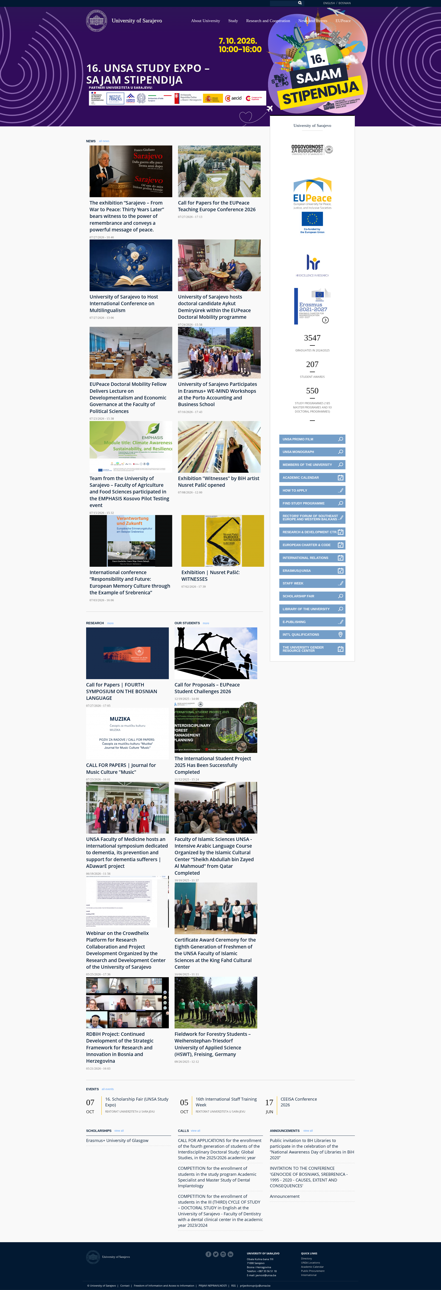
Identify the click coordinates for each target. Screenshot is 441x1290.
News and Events (312, 20)
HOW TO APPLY (295, 490)
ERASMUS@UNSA (297, 570)
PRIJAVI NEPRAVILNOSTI (213, 1285)
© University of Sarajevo (101, 1285)
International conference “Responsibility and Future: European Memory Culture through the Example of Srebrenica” (130, 582)
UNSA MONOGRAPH (298, 452)
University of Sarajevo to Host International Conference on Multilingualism (124, 303)
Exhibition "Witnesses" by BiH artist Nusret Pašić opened (218, 481)
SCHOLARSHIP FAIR (298, 596)
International (309, 1275)
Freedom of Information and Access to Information (164, 1285)
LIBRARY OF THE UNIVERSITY (306, 609)
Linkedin (231, 1254)
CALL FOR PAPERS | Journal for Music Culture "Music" (121, 768)
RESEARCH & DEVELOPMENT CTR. (310, 532)
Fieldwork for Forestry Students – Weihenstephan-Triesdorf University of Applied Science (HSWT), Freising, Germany (213, 1044)
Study (233, 20)
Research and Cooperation (268, 20)
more (110, 623)
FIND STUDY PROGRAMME (304, 503)
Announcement (285, 1196)
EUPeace (343, 20)
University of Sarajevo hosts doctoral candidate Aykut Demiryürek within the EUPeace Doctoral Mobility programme (214, 306)
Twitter (216, 1254)
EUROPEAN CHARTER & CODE (307, 545)
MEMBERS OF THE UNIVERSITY (307, 465)
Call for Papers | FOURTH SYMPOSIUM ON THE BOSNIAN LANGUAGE (121, 691)
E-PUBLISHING (294, 622)
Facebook (209, 1254)
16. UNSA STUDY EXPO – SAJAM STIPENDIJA (148, 74)
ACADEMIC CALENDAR (301, 477)
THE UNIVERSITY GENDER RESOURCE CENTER (303, 649)
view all (119, 1130)
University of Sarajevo (137, 20)
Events (92, 1089)
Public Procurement (313, 1271)
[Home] (94, 1257)
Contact (125, 1285)
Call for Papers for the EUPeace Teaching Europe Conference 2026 (217, 206)
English (329, 3)
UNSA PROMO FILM (298, 439)
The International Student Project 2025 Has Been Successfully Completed (213, 765)
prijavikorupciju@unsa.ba (255, 1285)
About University (205, 20)
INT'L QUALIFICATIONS (301, 634)
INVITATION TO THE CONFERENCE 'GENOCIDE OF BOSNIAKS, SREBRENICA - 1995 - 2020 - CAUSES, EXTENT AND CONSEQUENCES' (309, 1176)
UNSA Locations (310, 1262)
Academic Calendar (312, 1266)
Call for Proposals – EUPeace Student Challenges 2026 (207, 688)
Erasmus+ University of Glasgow (117, 1140)
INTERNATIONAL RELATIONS (305, 558)
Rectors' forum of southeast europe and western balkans (310, 517)
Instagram (224, 1254)
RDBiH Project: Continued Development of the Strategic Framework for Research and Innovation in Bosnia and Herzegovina (119, 1047)
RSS (233, 1285)
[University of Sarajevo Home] (96, 20)
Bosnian (345, 3)
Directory (306, 1258)
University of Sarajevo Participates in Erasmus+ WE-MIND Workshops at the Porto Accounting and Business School (217, 394)
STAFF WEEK (293, 583)
